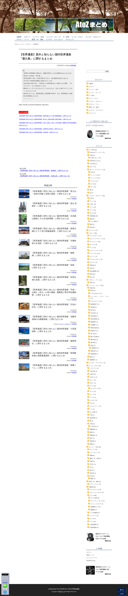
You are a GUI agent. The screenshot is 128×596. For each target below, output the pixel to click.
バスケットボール (95, 250)
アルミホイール (94, 489)
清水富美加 (94, 319)
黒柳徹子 (92, 360)
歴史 (91, 224)
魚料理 (92, 441)
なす (91, 403)
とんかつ (92, 400)
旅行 (91, 470)
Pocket (5, 582)
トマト (92, 397)
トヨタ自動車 (94, 512)
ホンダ (92, 518)
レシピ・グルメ (77, 37)
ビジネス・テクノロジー (54, 39)
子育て (92, 464)
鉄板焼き (92, 435)
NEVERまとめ (94, 160)
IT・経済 (66, 37)
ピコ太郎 (93, 221)
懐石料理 (92, 418)
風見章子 (93, 351)
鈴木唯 (93, 342)
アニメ (92, 201)
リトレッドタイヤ (96, 504)
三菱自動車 (93, 524)
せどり (92, 166)
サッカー (92, 244)
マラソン (92, 256)
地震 (91, 461)
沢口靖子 (93, 313)
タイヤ (92, 495)
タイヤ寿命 (94, 498)
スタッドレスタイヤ (96, 492)
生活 (91, 476)
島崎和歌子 (94, 304)
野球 (91, 274)
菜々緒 (93, 333)
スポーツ (27, 37)
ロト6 (92, 184)
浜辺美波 (93, 316)
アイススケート (94, 235)
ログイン (89, 552)
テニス (92, 247)
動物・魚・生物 (94, 458)
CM (91, 198)
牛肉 (91, 424)
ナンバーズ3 (94, 175)
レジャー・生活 (38, 37)
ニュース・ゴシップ (53, 37)
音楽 (91, 227)
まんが (92, 213)
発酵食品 (92, 429)
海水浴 (92, 473)
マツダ (92, 521)
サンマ (92, 391)
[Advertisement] (33, 148)
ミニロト (93, 181)
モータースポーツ (95, 259)
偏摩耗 (93, 509)
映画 (91, 219)
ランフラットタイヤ (97, 501)
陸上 (91, 277)
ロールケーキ (95, 388)
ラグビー (92, 262)
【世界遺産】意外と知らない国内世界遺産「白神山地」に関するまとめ (45, 176)
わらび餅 (92, 412)
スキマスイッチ (95, 301)
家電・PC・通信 (37, 39)
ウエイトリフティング (96, 238)
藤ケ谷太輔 (94, 336)
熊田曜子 (93, 322)
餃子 (91, 438)
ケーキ (92, 386)
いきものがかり (95, 293)
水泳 (91, 268)
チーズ (92, 394)
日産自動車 (93, 527)
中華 (91, 415)
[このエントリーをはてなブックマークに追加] (5, 593)
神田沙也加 (94, 327)
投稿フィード (90, 555)
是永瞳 (93, 307)
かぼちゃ (92, 377)
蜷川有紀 (93, 339)
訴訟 (91, 357)
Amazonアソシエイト (96, 152)
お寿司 (92, 374)
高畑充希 (93, 354)
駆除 (92, 478)
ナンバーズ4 (94, 178)
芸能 (91, 288)
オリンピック (94, 241)
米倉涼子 (93, 330)
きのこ (92, 383)
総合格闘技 (93, 271)
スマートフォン (94, 484)
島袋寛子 (94, 348)
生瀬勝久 (93, 325)
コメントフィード (91, 558)
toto (92, 172)
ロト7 (92, 187)
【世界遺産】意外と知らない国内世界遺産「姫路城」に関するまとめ (44, 170)
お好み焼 (92, 371)
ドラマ (92, 210)
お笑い (92, 204)
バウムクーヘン (94, 406)
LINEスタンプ (95, 158)
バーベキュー (94, 452)
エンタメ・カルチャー (93, 37)
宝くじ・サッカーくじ (96, 169)
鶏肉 (91, 444)
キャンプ (92, 449)
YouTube (92, 163)
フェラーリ (93, 515)
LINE (91, 155)
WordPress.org (90, 560)
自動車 (19, 37)
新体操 (92, 265)
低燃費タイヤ (95, 506)
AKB (92, 290)
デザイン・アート (23, 39)
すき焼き (93, 426)
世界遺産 (73, 65)
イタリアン (93, 368)
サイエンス (70, 39)
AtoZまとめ (24, 8)
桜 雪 (92, 310)
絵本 (91, 282)
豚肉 (91, 432)
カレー (92, 380)
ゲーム (92, 207)
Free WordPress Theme (68, 589)
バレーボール (94, 253)
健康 (91, 455)
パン (91, 409)
